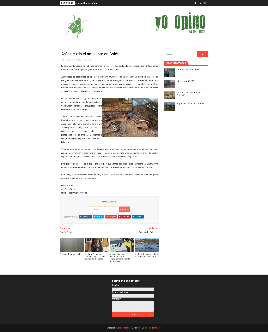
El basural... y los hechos (71, 254)
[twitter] (200, 3)
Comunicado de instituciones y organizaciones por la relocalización (120, 257)
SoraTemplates (124, 328)
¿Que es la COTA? (185, 81)
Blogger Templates (153, 328)
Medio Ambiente (85, 60)
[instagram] (205, 3)
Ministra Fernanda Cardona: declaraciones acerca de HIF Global (96, 256)
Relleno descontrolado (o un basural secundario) (146, 255)
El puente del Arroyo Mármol (191, 103)
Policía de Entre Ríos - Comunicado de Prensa (98, 5)
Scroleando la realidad (188, 70)
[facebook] (196, 3)
